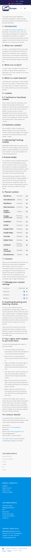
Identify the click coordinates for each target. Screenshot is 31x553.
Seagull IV (5, 486)
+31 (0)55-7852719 (18, 3)
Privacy (4, 464)
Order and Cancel (6, 456)
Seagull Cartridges (7, 492)
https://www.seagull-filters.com (17, 30)
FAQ (3, 467)
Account (21, 1)
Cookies (4, 461)
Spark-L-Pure (6, 490)
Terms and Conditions (7, 459)
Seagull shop (11, 1)
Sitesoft (25, 548)
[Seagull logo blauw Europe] (12, 8)
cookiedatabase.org (7, 441)
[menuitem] (11, 1)
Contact (4, 469)
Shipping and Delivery (8, 507)
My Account (5, 512)
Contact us (5, 518)
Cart (17, 1)
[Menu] (21, 8)
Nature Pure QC (6, 488)
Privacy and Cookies (8, 514)
